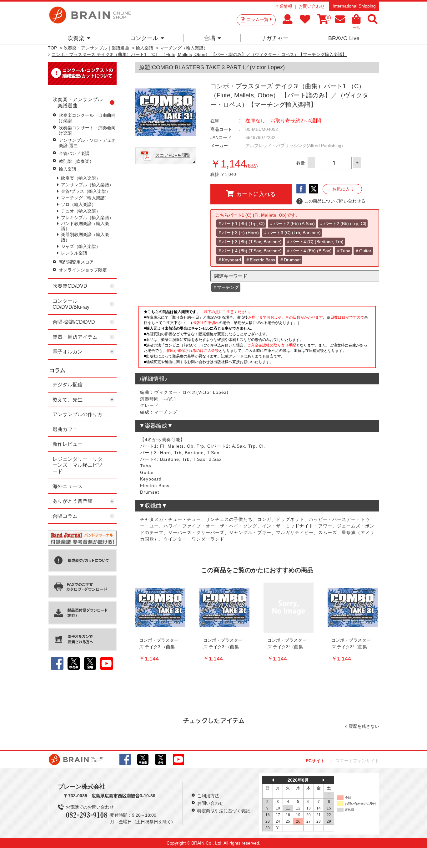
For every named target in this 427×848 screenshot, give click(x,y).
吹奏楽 (76, 38)
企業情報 (283, 6)
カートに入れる (256, 194)
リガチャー (274, 38)
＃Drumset (290, 259)
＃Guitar (363, 250)
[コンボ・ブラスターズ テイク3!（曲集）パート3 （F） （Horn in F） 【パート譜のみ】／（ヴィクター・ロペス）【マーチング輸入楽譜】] (289, 608)
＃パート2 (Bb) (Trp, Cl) (342, 223)
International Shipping (354, 5)
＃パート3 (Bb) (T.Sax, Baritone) (250, 241)
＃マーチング (226, 287)
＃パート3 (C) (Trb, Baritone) (292, 232)
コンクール (144, 38)
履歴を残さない (364, 726)
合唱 (209, 38)
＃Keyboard (229, 259)
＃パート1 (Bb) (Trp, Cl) (241, 223)
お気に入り (343, 189)
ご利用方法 (208, 795)
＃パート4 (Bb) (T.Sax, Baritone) (250, 250)
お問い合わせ (312, 6)
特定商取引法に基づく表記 (223, 810)
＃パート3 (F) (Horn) (238, 232)
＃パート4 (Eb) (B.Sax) (309, 250)
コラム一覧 (258, 19)
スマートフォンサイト (357, 760)
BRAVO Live (343, 38)
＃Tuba (343, 250)
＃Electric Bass (260, 259)
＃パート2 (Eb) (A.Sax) (292, 223)
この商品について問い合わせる (331, 200)
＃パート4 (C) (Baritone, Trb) (315, 241)
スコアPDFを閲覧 (172, 155)
